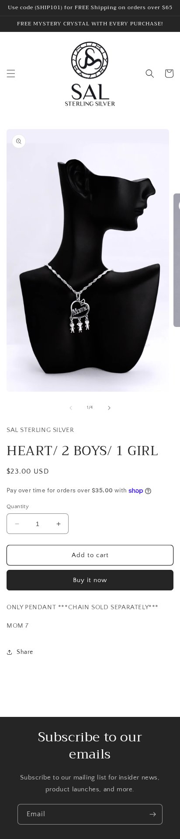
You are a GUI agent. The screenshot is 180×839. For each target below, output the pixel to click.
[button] (11, 73)
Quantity (18, 506)
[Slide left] (70, 408)
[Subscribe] (152, 814)
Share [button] (25, 652)
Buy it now (90, 580)
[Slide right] (109, 408)
